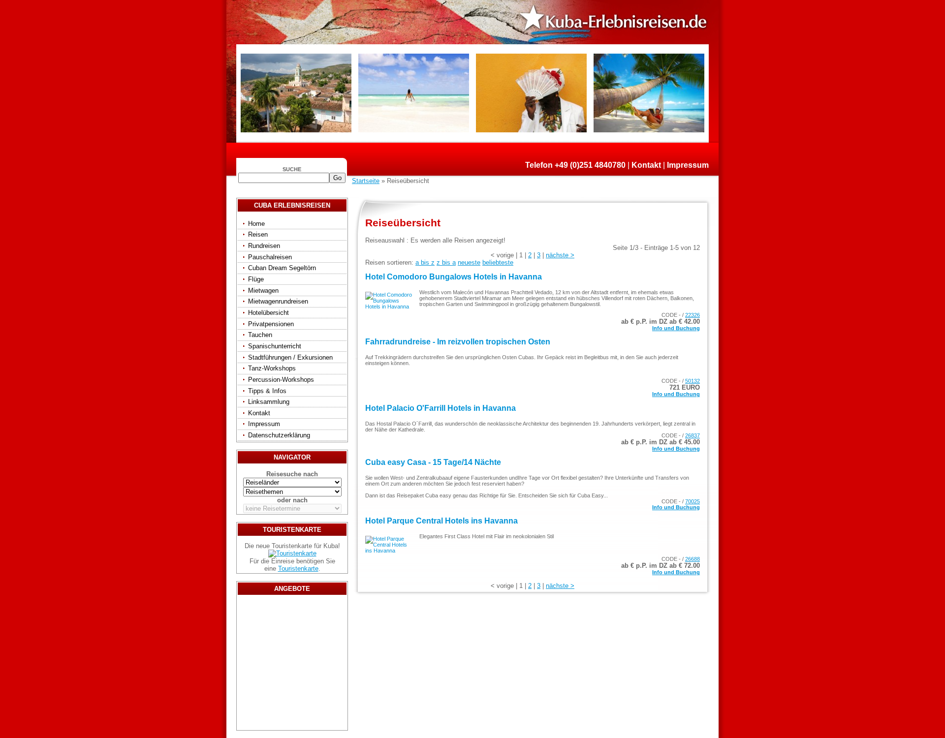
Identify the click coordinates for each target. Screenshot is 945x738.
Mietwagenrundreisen (278, 301)
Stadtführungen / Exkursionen (290, 357)
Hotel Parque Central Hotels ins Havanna (441, 521)
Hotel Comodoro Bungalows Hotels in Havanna (453, 277)
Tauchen (260, 334)
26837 (692, 435)
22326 (692, 315)
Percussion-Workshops (281, 379)
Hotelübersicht (268, 312)
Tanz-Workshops (272, 368)
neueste (469, 262)
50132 (692, 381)
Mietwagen (263, 290)
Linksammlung (268, 401)
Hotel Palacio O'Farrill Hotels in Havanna (440, 408)
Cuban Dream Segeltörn (282, 268)
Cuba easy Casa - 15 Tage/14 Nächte (433, 462)
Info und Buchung (676, 328)
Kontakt (646, 165)
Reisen (258, 234)
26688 (692, 559)
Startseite (365, 180)
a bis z (425, 262)
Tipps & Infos (267, 391)
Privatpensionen (271, 324)
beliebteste (497, 262)
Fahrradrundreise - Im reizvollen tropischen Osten (457, 342)
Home (256, 223)
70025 (692, 501)
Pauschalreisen (270, 257)
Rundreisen (264, 245)
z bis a (446, 262)
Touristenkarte (298, 568)
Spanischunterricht (274, 346)
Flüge (256, 279)
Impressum (688, 165)
